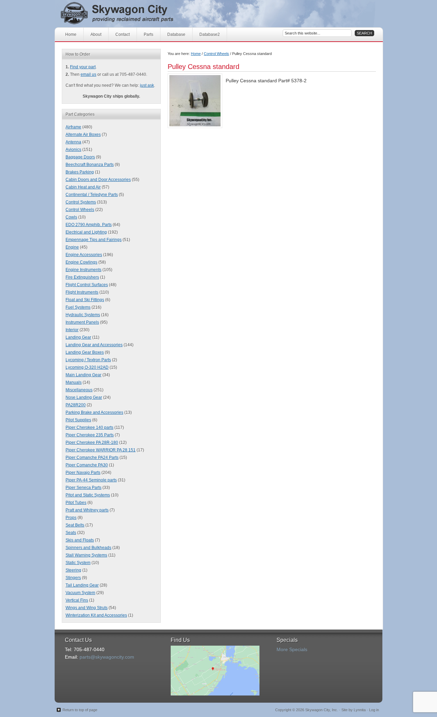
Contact (122, 34)
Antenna (73, 142)
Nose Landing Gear (84, 397)
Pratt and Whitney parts (87, 510)
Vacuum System (80, 592)
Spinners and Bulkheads (88, 547)
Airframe (73, 127)
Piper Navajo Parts (83, 472)
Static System (78, 562)
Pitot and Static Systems (88, 495)
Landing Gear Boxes (85, 352)
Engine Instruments (83, 269)
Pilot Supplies (78, 420)
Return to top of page (79, 710)
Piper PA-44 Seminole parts (91, 480)
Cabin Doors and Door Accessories (98, 179)
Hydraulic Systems (83, 314)
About (95, 34)
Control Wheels (216, 54)
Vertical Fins (77, 600)
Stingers (73, 577)
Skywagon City (129, 13)
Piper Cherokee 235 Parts (90, 435)
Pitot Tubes (76, 502)
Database (176, 34)
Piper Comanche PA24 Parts (92, 457)
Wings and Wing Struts (87, 607)
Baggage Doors (80, 157)
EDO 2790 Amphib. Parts (89, 224)
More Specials (292, 649)
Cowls (71, 217)
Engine (72, 247)
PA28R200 (76, 405)
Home (70, 34)
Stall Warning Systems (86, 555)
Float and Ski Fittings (85, 299)
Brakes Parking (80, 172)
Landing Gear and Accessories (94, 344)
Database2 (209, 34)
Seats (71, 532)
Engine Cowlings (81, 262)
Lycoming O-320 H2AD (87, 367)
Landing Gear (78, 337)
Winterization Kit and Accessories (96, 615)
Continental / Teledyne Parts (92, 194)
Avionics (73, 149)
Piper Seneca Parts (83, 487)
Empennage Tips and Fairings (94, 239)
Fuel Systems (78, 307)
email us (88, 74)
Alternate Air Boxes (83, 134)
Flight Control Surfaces (87, 284)
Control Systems (81, 202)
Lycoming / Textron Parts (88, 359)
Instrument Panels (82, 322)
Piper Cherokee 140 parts (89, 427)
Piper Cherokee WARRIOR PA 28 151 (101, 450)
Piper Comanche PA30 (87, 465)
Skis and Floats (80, 540)
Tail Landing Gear (82, 585)
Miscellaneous (79, 390)
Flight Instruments (82, 292)
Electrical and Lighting (86, 232)
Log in (374, 710)
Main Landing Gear (83, 374)
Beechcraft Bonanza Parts (90, 164)
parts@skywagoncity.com (107, 657)
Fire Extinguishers (82, 277)
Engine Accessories (84, 254)
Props (71, 517)
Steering (73, 570)
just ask (147, 85)
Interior (72, 329)
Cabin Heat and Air (83, 187)
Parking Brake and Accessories (94, 412)
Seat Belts (75, 525)
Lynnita (360, 710)
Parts (148, 34)
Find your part (83, 67)
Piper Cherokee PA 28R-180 (92, 442)
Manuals (74, 382)
